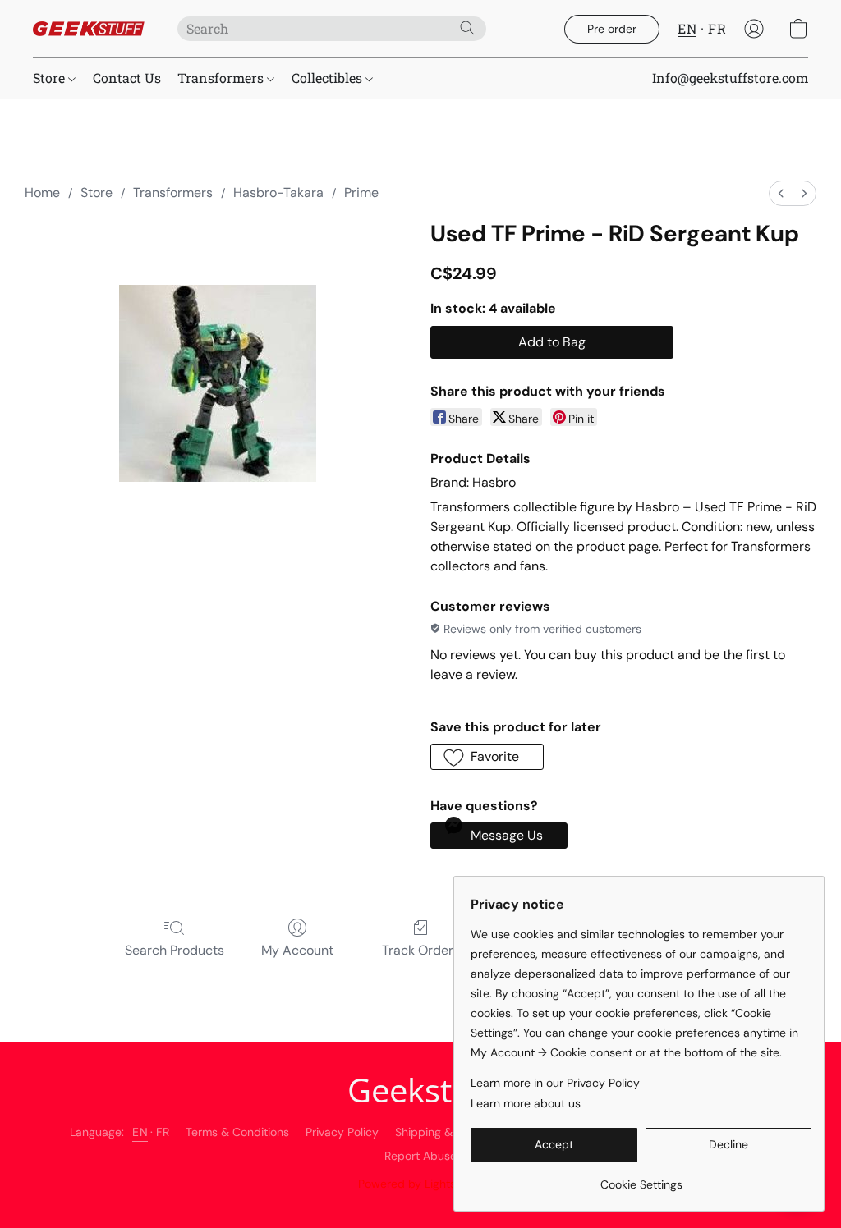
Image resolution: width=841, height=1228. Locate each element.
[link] (641, 1178)
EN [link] (140, 1132)
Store (50, 77)
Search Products (174, 950)
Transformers (222, 77)
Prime (361, 192)
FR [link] (162, 1132)
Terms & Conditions (237, 1132)
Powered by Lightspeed (421, 1183)
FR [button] (717, 28)
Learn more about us (526, 1103)
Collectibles (328, 77)
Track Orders (421, 950)
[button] (89, 28)
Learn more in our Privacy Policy (555, 1082)
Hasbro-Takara (278, 192)
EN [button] (687, 28)
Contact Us (127, 77)
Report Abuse (420, 1155)
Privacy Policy (342, 1132)
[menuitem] (781, 193)
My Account (297, 950)
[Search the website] (467, 27)
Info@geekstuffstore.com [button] (730, 77)
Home (42, 192)
